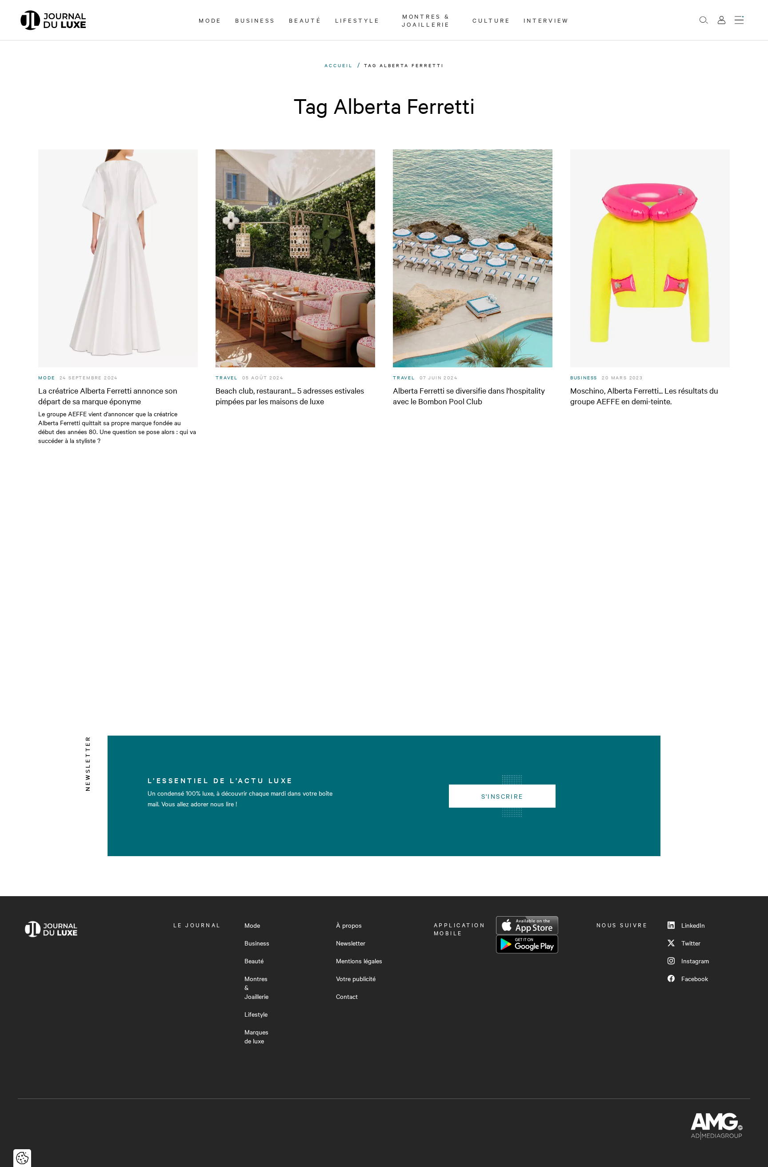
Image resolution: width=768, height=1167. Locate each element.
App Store (527, 925)
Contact (347, 996)
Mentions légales (359, 960)
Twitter (690, 942)
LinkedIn (693, 925)
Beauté (305, 20)
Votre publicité (356, 978)
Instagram (695, 960)
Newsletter (350, 942)
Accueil (338, 65)
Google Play (527, 944)
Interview (546, 20)
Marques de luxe (256, 1036)
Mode (210, 20)
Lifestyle (357, 20)
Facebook (694, 978)
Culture (491, 20)
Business (255, 20)
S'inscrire (502, 796)
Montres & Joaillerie (426, 20)
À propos (349, 925)
